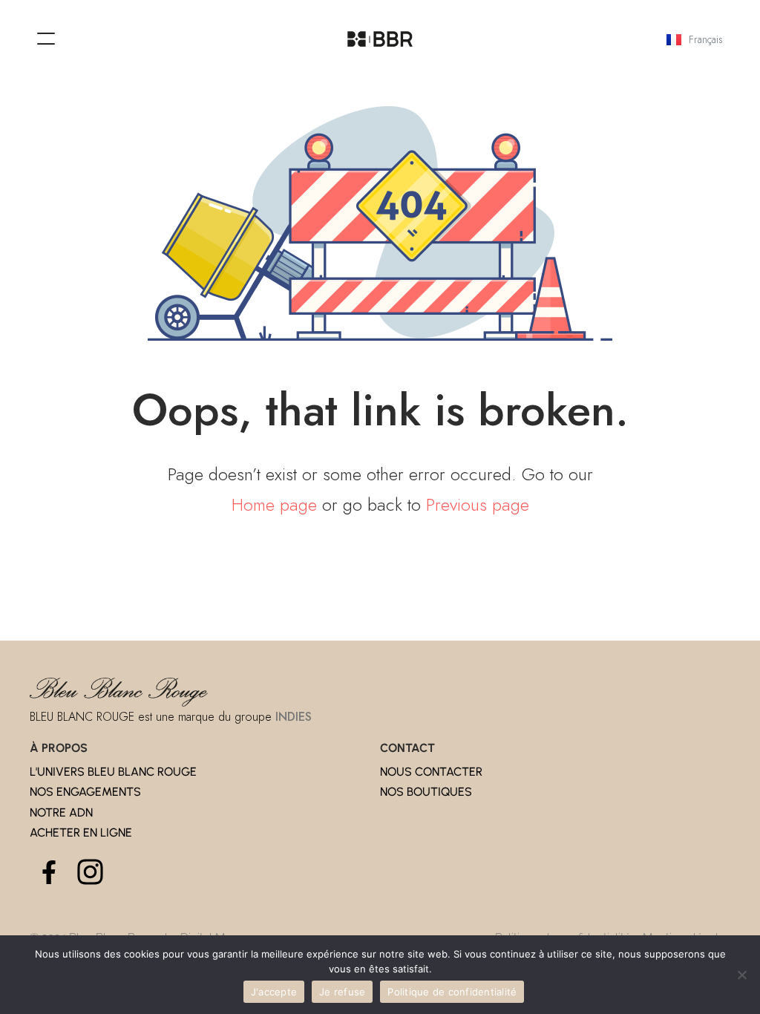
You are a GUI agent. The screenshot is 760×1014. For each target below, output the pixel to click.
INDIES (293, 716)
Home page (274, 504)
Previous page (477, 504)
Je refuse (342, 992)
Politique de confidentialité (452, 992)
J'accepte (274, 992)
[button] (46, 39)
